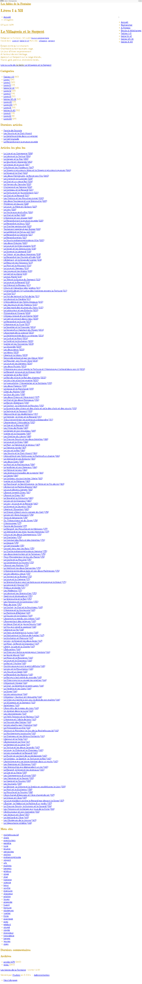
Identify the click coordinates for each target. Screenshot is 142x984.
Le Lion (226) (10, 209)
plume (7, 848)
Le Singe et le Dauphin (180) (18, 506)
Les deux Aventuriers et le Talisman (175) (25, 554)
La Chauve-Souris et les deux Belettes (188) (26, 439)
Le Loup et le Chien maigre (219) (20, 246)
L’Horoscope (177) (12, 523)
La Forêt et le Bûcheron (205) (18, 341)
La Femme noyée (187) (15, 447)
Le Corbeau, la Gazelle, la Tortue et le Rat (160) (27, 758)
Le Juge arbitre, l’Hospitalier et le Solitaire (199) (28, 383)
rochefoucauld (11, 834)
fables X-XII (127, 41)
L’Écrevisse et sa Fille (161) (17, 741)
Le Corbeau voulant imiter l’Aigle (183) (23, 478)
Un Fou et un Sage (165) (15, 671)
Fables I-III (126, 33)
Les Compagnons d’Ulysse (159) (20, 775)
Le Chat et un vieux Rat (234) (18, 181)
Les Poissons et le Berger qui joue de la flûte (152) (29, 809)
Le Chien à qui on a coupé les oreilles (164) (25, 680)
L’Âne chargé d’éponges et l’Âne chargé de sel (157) (29, 795)
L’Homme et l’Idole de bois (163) (20, 719)
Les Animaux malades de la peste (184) (23, 473)
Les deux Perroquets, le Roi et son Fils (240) (26, 176)
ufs (5, 862)
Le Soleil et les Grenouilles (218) (20, 248)
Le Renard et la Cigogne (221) (18, 234)
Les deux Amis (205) (14, 349)
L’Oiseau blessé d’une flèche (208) (21, 316)
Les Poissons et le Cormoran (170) (21, 601)
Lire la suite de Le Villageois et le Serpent (26, 65)
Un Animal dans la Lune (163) (18, 711)
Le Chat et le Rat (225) (15, 215)
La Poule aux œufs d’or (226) (18, 212)
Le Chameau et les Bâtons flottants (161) (24, 736)
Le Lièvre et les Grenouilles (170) (20, 593)
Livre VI (15, 41)
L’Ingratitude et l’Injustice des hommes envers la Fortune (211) (35, 290)
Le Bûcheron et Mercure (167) (18, 638)
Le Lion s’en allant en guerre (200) (21, 380)
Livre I (7, 79)
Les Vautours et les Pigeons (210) (20, 304)
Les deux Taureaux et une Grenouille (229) (25, 201)
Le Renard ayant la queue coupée (21, 141)
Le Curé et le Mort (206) (16, 338)
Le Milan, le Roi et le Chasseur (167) (21, 643)
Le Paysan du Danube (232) (17, 184)
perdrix (7, 843)
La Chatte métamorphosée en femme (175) (25, 551)
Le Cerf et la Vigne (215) (15, 274)
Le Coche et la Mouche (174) (17, 559)
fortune (7, 907)
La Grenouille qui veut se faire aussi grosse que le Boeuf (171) (35, 582)
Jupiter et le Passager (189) (17, 433)
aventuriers (10, 840)
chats (6, 837)
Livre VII (8, 102)
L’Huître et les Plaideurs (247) (19, 167)
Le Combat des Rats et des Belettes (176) (24, 540)
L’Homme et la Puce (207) (17, 324)
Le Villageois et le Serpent (22, 31)
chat (6, 876)
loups (7, 899)
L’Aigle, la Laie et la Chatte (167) (19, 646)
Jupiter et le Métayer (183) (17, 481)
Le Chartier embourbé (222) (18, 226)
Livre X (7, 113)
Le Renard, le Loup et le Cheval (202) (22, 372)
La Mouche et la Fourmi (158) (18, 792)
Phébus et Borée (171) (14, 587)
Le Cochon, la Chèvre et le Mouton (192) (24, 405)
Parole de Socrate (13, 130)
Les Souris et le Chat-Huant (18, 133)
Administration (42, 975)
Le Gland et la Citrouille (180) (18, 498)
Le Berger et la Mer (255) (16, 159)
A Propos (125, 27)
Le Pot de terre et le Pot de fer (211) (21, 296)
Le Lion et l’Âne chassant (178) (19, 515)
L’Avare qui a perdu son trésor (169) (22, 618)
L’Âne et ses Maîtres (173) (16, 565)
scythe (7, 888)
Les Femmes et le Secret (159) (19, 778)
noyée (7, 930)
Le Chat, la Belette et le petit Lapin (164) (24, 685)
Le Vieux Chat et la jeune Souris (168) (22, 624)
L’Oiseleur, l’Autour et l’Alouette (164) (23, 697)
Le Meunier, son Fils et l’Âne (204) (21, 360)
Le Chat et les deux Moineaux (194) (21, 400)
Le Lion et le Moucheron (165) (18, 669)
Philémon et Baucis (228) (16, 204)
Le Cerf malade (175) (14, 545)
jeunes (7, 941)
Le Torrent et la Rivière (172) (18, 576)
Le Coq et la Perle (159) (15, 772)
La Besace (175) (11, 543)
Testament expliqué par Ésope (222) (22, 229)
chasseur (8, 893)
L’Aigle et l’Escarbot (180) (16, 509)
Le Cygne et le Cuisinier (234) (18, 178)
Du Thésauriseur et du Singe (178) (21, 520)
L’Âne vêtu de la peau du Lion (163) (21, 708)
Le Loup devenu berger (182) (18, 489)
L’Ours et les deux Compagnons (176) (22, 534)
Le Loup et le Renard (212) (17, 282)
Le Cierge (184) (11, 475)
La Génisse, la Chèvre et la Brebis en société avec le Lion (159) (35, 786)
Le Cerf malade (11, 139)
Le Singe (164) (10, 691)
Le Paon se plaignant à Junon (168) (21, 632)
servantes (9, 851)
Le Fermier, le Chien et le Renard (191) (23, 416)
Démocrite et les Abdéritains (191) (21, 414)
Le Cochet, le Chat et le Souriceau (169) (23, 607)
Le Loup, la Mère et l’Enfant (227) (20, 206)
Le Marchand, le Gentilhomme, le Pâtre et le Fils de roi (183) (34, 484)
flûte (6, 916)
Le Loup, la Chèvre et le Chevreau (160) (23, 750)
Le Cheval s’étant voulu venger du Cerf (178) (26, 512)
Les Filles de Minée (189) (16, 428)
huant (7, 904)
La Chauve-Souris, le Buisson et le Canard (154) (28, 806)
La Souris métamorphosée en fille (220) (24, 240)
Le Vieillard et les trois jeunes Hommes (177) (26, 531)
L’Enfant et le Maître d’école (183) (20, 487)
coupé (7, 927)
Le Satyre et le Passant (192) (18, 411)
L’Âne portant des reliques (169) (20, 621)
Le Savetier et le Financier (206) (20, 327)
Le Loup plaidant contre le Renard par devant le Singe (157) (34, 800)
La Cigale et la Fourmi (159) (17, 781)
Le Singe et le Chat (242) (16, 173)
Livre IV (7, 90)
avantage (8, 918)
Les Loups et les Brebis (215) (18, 271)
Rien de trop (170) (13, 604)
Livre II (7, 82)
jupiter (7, 913)
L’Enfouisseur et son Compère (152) (22, 812)
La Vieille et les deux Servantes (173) (22, 568)
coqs (6, 944)
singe (6, 874)
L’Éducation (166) (12, 649)
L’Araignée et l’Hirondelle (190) (19, 422)
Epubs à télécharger (131, 30)
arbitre (7, 896)
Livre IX (7, 107)
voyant (7, 860)
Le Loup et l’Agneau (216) (16, 268)
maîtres (8, 865)
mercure (8, 890)
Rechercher (126, 25)
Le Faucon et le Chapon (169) (18, 615)
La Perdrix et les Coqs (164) (17, 688)
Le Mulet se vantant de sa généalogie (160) (25, 755)
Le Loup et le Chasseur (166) (18, 660)
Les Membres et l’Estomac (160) (20, 764)
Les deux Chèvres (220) (15, 243)
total (6, 964)
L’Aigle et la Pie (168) (14, 629)
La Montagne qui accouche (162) (20, 733)
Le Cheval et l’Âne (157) (15, 798)
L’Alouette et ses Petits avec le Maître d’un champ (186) (32, 456)
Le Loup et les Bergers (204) (18, 363)
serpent (51, 41)
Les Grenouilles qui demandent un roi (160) (26, 767)
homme (8, 879)
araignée (8, 902)
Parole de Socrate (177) (15, 526)
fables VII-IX (127, 39)
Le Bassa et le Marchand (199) (19, 388)
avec (6, 921)
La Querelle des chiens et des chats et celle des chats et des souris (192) (40, 408)
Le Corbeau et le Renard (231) (18, 190)
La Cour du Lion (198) (14, 394)
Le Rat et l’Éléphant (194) (16, 402)
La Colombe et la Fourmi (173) (19, 562)
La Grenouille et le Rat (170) (18, 599)
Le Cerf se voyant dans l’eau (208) (21, 318)
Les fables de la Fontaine (13, 970)
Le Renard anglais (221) (15, 237)
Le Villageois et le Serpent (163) (19, 702)
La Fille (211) (10, 293)
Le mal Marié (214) (13, 276)
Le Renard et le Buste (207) (17, 321)
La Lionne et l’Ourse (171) (16, 585)
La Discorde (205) (12, 346)
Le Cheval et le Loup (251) (16, 164)
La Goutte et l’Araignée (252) (18, 162)
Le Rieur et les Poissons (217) (18, 262)
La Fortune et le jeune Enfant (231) (21, 192)
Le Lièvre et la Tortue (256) (17, 156)
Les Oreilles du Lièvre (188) (17, 436)
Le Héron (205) (11, 352)
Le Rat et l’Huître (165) (15, 663)
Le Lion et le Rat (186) (14, 450)
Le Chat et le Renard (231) (16, 195)
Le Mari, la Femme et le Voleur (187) (22, 444)
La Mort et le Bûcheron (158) (18, 789)
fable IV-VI (126, 36)
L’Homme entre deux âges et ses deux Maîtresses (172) (32, 571)
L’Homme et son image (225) (18, 218)
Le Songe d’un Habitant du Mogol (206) (24, 330)
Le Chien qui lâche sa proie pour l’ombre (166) (27, 652)
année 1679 (9, 962)
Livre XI (7, 116)
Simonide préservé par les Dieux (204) (23, 358)
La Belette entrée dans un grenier (21, 136)
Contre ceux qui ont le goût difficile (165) (24, 666)
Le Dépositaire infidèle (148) (18, 823)
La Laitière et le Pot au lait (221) (19, 232)
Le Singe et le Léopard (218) (17, 251)
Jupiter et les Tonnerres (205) (19, 344)
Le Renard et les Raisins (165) (18, 674)
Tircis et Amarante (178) (16, 517)
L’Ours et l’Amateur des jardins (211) (22, 288)
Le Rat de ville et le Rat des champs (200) (25, 377)
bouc (6, 885)
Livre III (7, 85)
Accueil (124, 22)
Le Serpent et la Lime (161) (17, 744)
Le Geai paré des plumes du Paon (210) (23, 307)
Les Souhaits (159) (13, 783)
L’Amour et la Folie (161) (16, 739)
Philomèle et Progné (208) (17, 313)
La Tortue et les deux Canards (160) (22, 747)
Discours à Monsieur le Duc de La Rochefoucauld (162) (31, 730)
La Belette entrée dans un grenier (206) (24, 335)
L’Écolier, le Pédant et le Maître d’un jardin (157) (28, 803)
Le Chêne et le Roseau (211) (17, 285)
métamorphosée (12, 857)
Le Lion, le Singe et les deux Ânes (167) (23, 641)
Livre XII (8, 118)
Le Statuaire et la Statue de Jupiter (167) (24, 635)
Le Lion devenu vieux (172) (17, 573)
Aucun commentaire (40, 38)
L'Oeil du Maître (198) (14, 391)
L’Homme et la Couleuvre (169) (19, 610)
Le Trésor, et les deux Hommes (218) (22, 254)
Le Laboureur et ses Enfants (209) (21, 310)
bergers (7, 868)
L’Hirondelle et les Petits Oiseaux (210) (23, 302)
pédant (7, 924)
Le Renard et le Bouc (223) (17, 223)
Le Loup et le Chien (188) (16, 442)
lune (6, 846)
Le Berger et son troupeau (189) (20, 430)
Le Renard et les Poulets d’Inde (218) (22, 257)
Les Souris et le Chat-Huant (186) (20, 453)
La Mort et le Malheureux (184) (19, 464)
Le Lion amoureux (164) (15, 694)
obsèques (9, 910)
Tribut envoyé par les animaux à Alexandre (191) (28, 419)
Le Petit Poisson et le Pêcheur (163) (21, 716)
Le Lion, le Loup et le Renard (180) (21, 503)
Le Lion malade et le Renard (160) (21, 753)
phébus (7, 871)
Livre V (7, 93)
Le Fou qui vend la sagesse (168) (20, 627)
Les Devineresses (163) (15, 713)
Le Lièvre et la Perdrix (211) (17, 299)
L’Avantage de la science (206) (19, 332)
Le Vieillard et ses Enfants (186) (19, 458)
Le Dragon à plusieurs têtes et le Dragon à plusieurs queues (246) (37, 170)
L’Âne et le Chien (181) (14, 495)
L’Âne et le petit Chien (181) (17, 492)
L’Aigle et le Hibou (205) (16, 355)
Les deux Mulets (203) (15, 366)
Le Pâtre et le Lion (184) (15, 470)
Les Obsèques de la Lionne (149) (20, 820)
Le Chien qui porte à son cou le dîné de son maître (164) (32, 699)
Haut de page (10, 980)
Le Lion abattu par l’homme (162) (20, 725)
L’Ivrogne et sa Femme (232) (18, 187)
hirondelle (9, 935)
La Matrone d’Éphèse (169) (17, 613)
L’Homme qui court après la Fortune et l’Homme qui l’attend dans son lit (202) (44, 369)
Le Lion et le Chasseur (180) (17, 501)
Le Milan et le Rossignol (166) (18, 657)
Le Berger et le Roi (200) (16, 374)
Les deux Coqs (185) (14, 461)
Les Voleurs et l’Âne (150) (16, 814)
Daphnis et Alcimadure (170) (18, 596)
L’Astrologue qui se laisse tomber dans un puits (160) (31, 761)
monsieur (9, 933)
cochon (7, 854)
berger (7, 938)
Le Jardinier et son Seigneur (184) (20, 467)
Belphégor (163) (11, 705)
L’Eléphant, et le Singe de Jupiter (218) (23, 260)
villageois (43, 41)
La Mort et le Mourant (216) (17, 265)
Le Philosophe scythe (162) (17, 727)
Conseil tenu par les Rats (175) (19, 548)
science (7, 882)
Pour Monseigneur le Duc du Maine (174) (24, 557)
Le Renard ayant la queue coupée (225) (23, 220)
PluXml (16, 975)
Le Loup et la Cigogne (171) (17, 579)
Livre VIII (8, 104)
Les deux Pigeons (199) (15, 386)
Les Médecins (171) (13, 590)
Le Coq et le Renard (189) (16, 425)
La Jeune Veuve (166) (14, 655)
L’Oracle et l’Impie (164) (15, 683)
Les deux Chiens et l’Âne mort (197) (21, 397)
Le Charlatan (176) (13, 537)
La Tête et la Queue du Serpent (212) (22, 279)
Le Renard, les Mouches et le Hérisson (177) (25, 529)
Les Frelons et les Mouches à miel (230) (24, 198)
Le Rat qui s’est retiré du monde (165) (23, 677)
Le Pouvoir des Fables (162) (17, 722)
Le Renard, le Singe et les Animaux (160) (24, 769)
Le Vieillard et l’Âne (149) (16, 817)
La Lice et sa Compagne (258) (18, 153)
